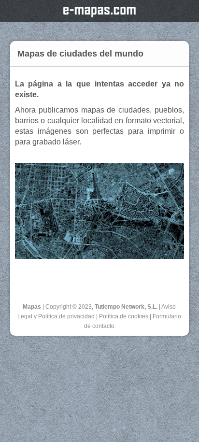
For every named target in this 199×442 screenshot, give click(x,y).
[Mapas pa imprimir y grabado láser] (100, 256)
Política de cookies (123, 316)
